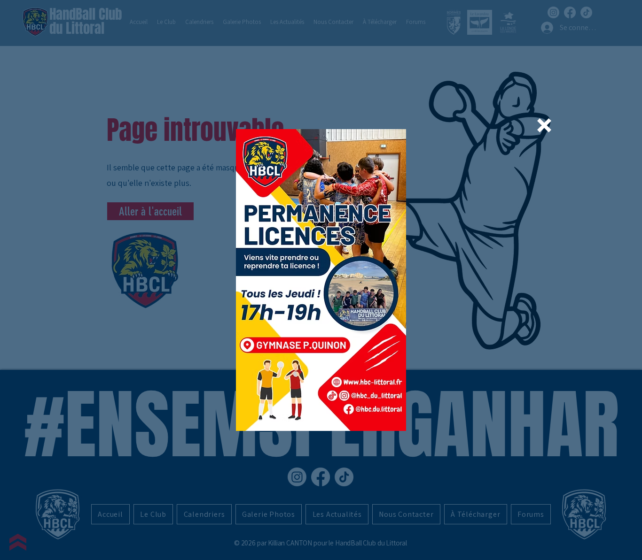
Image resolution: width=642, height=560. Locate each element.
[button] (544, 125)
